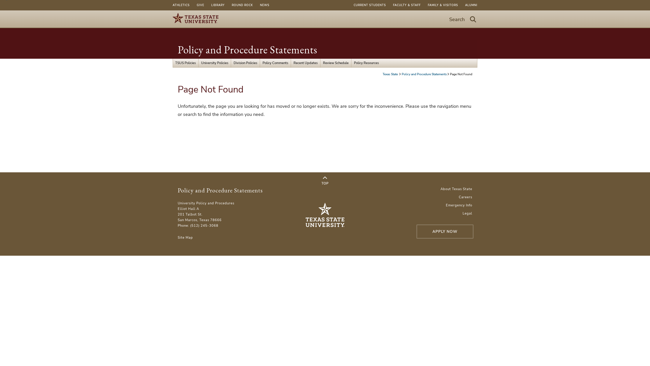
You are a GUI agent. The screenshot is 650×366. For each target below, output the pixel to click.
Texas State (391, 74)
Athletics (181, 5)
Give (200, 5)
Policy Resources (366, 63)
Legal (467, 213)
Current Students (370, 5)
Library (218, 5)
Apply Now (445, 231)
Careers (465, 197)
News (264, 5)
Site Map (185, 237)
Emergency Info (459, 205)
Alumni (471, 5)
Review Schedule (336, 63)
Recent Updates (306, 63)
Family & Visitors (443, 5)
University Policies (214, 63)
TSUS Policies (185, 63)
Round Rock (242, 5)
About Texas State (456, 189)
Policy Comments (275, 63)
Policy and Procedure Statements (247, 50)
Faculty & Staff (407, 5)
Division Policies (245, 63)
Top (325, 183)
